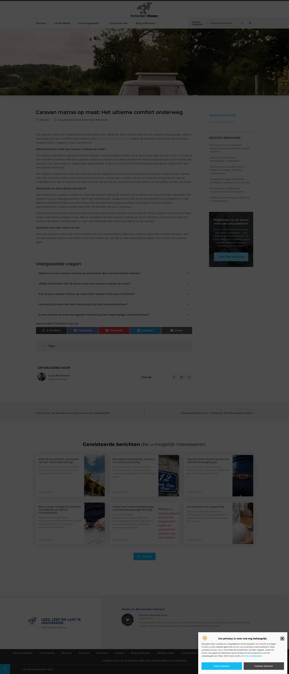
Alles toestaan (222, 666)
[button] (282, 638)
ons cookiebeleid (253, 656)
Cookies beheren (263, 666)
